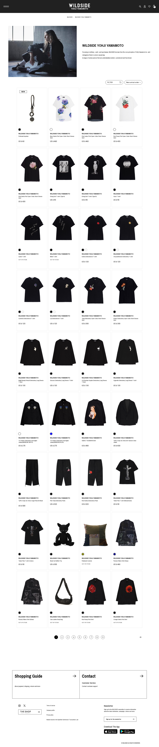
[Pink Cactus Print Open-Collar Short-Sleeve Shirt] (95, 108)
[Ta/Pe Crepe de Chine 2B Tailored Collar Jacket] (127, 412)
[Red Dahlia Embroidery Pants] (95, 472)
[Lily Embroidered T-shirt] (63, 290)
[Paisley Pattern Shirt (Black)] (32, 591)
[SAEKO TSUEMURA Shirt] (95, 412)
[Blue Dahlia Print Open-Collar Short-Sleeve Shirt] (63, 108)
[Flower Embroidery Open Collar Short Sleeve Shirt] (127, 290)
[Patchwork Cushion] (95, 532)
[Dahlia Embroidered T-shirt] (95, 228)
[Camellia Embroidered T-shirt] (32, 290)
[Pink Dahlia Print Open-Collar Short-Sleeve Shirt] (32, 168)
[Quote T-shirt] (32, 228)
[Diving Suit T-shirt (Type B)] (95, 168)
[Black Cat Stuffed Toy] (63, 532)
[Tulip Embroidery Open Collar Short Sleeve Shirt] (95, 290)
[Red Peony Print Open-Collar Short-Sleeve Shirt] (127, 108)
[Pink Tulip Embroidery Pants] (63, 472)
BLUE (63, 442)
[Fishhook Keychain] (32, 108)
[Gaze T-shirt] (127, 168)
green (95, 561)
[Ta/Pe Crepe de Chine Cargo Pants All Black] (32, 472)
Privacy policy (50, 715)
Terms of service (51, 705)
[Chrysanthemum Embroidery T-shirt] (127, 228)
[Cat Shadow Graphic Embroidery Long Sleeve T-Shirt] (95, 352)
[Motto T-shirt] (63, 228)
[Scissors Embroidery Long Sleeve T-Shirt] (63, 352)
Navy (127, 561)
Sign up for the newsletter (113, 719)
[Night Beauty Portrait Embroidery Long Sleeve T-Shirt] (32, 352)
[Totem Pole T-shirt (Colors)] (32, 532)
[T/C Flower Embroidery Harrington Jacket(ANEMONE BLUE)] (63, 412)
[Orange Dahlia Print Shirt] (127, 591)
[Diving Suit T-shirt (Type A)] (63, 168)
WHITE (32, 442)
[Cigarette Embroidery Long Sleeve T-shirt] (127, 352)
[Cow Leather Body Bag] (63, 591)
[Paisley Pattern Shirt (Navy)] (127, 532)
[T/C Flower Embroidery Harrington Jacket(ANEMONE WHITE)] (32, 412)
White (63, 137)
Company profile (51, 710)
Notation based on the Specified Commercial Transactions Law (62, 720)
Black (32, 137)
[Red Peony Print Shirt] (95, 591)
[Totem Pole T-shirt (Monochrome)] (127, 472)
